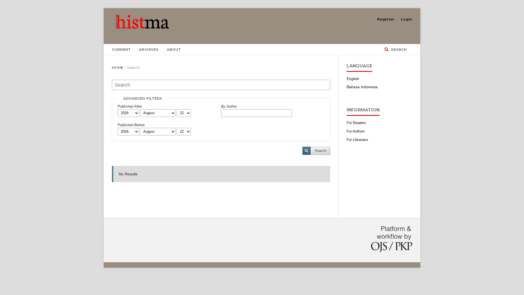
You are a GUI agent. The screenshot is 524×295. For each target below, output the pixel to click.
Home (117, 67)
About (174, 49)
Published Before (131, 125)
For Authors (356, 131)
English (353, 78)
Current (121, 49)
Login (406, 19)
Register (385, 19)
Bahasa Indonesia (362, 87)
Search (398, 49)
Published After (130, 106)
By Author (229, 106)
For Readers (356, 123)
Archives (149, 49)
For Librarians (357, 140)
